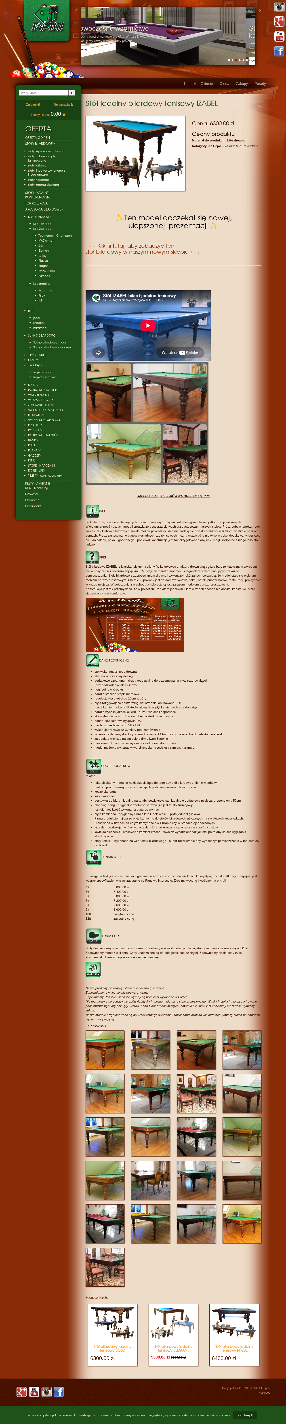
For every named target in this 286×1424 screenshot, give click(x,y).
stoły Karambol (39, 180)
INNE (31, 460)
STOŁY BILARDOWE (39, 143)
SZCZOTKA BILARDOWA (44, 420)
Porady (260, 84)
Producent (33, 506)
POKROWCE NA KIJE (42, 390)
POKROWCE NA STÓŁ (43, 435)
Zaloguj (32, 104)
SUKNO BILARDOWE (41, 335)
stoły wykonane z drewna (46, 151)
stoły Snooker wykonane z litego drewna (46, 173)
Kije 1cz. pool (42, 224)
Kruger (43, 266)
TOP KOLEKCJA (36, 203)
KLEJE (32, 445)
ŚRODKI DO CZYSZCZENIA (46, 410)
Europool (44, 276)
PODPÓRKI (35, 430)
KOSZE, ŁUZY (36, 470)
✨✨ (173, 221)
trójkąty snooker (44, 377)
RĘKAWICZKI (36, 415)
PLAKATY (34, 450)
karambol (40, 328)
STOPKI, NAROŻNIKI (41, 465)
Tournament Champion (55, 236)
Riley (41, 295)
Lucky (42, 256)
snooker (38, 323)
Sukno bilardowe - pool (50, 342)
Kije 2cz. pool (42, 229)
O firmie (207, 84)
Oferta (224, 84)
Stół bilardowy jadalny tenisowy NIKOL (234, 1348)
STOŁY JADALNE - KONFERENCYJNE (38, 194)
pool (36, 318)
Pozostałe (45, 290)
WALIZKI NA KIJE (39, 395)
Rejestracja (62, 104)
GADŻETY (34, 455)
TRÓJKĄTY (35, 365)
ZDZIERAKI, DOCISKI (41, 405)
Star (41, 246)
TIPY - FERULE (37, 355)
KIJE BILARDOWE (39, 217)
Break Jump (46, 271)
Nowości (31, 494)
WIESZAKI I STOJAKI (41, 400)
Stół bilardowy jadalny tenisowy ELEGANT (173, 1348)
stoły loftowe (37, 165)
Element (44, 251)
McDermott (46, 240)
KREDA (33, 385)
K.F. (40, 300)
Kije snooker (41, 284)
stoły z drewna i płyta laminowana (43, 158)
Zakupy (242, 84)
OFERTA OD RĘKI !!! (39, 137)
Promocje (32, 500)
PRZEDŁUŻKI (36, 425)
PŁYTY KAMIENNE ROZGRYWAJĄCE (38, 485)
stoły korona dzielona (43, 185)
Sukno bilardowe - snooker (52, 347)
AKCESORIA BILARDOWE (43, 209)
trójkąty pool (42, 372)
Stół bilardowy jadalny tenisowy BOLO (113, 1348)
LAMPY (33, 360)
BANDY (33, 440)
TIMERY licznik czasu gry (45, 476)
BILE (30, 311)
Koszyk (46, 114)
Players (43, 261)
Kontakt (190, 84)
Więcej (92, 61)
